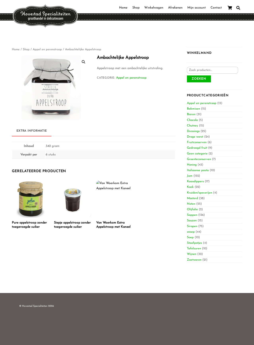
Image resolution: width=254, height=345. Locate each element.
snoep (191, 231)
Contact (216, 7)
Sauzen (192, 220)
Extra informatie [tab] (31, 130)
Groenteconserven (199, 159)
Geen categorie (197, 153)
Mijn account (196, 7)
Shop (136, 7)
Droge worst (195, 136)
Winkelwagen (153, 7)
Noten (191, 203)
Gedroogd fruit (197, 147)
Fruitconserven (197, 142)
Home (123, 7)
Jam (189, 175)
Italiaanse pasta (198, 170)
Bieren (191, 114)
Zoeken (199, 78)
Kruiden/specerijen (199, 192)
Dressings (193, 131)
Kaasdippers (195, 181)
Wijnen (191, 254)
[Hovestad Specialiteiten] (45, 26)
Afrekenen (175, 7)
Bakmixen (193, 108)
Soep (190, 237)
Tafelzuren (194, 248)
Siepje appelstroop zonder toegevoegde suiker (72, 224)
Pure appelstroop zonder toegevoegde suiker (29, 224)
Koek (190, 187)
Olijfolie (192, 209)
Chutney (192, 125)
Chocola (192, 120)
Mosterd (192, 198)
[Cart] (230, 8)
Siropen (192, 226)
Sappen (192, 215)
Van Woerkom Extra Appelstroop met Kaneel (113, 224)
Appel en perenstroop (47, 49)
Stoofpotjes (194, 243)
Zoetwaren (194, 259)
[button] (83, 62)
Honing (192, 164)
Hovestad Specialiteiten (34, 306)
